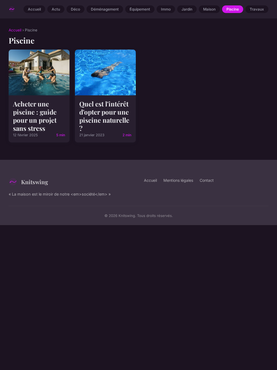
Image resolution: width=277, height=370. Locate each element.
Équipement (140, 9)
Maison (209, 9)
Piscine (232, 9)
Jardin (187, 9)
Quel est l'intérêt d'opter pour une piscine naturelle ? (104, 115)
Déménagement (105, 9)
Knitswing (34, 182)
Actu (56, 9)
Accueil (34, 9)
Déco (75, 9)
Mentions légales (178, 180)
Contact (207, 180)
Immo (166, 9)
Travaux (257, 9)
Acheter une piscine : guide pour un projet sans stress (35, 115)
